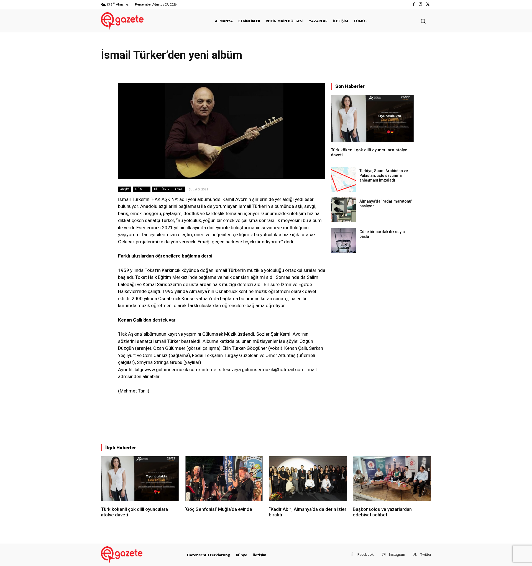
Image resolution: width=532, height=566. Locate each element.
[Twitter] (427, 4)
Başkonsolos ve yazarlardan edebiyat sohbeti (382, 511)
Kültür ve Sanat (168, 189)
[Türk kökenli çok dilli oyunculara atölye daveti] (372, 118)
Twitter (425, 554)
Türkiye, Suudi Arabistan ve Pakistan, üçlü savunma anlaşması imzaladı (383, 175)
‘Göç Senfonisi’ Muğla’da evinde (218, 509)
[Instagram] (420, 4)
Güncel (141, 189)
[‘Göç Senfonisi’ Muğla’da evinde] (224, 478)
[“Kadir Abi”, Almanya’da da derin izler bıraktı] (308, 478)
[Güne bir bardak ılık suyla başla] (343, 240)
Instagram (397, 554)
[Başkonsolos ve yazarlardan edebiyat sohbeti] (392, 478)
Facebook (365, 554)
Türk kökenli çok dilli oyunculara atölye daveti (134, 511)
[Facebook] (413, 4)
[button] (423, 21)
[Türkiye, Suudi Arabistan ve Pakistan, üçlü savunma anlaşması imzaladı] (343, 179)
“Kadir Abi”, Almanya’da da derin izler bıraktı (307, 511)
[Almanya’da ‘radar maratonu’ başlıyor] (343, 209)
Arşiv (124, 189)
